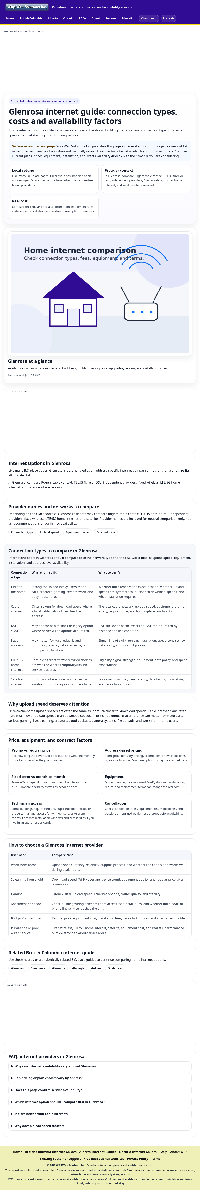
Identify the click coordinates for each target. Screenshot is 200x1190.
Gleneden (17, 968)
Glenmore (58, 968)
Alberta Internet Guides (97, 1152)
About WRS (178, 1152)
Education (128, 18)
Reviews (110, 18)
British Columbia (31, 18)
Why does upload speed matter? (39, 1126)
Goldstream (116, 968)
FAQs (82, 18)
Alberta (53, 18)
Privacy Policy (137, 1159)
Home (10, 18)
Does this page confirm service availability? (48, 1090)
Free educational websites (104, 1159)
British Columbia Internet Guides (51, 1152)
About (96, 18)
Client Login (149, 18)
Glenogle (78, 968)
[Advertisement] (100, 63)
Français (168, 18)
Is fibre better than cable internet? (41, 1114)
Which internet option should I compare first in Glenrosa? (60, 1102)
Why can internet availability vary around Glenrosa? (55, 1066)
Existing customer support (60, 1159)
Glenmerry (38, 968)
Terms (155, 1159)
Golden (96, 968)
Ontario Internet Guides (138, 1152)
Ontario (68, 18)
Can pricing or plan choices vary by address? (49, 1078)
